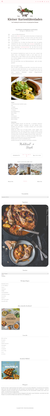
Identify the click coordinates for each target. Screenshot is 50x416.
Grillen (36, 155)
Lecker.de (3, 347)
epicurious (3, 341)
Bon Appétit (3, 340)
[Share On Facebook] (9, 35)
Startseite (25, 181)
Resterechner (3, 296)
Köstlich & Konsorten (5, 343)
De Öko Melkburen (4, 285)
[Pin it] (9, 40)
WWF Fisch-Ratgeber (5, 299)
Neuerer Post (10, 181)
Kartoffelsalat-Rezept (25, 47)
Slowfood (3, 297)
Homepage (32, 43)
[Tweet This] (9, 37)
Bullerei (18, 36)
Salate (39, 155)
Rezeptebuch (3, 348)
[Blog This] (9, 45)
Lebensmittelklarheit (4, 292)
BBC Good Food (4, 338)
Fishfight (2, 290)
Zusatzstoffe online (4, 301)
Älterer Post (39, 181)
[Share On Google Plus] (9, 42)
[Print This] (9, 48)
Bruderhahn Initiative (5, 283)
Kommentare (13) (16, 155)
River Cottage (3, 350)
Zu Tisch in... (3, 354)
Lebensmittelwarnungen (5, 294)
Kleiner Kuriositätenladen (29, 408)
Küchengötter (3, 345)
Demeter (2, 287)
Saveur (2, 352)
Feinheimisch (3, 289)
